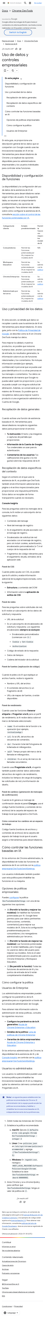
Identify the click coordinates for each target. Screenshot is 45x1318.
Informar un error (9, 1246)
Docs (5, 10)
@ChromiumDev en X (10, 1284)
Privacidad (18, 1306)
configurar (14, 897)
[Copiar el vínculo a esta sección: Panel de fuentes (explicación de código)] (4, 669)
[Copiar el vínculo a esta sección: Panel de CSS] (16, 566)
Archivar (5, 1269)
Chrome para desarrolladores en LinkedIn (18, 1292)
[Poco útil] (20, 49)
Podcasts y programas (11, 1273)
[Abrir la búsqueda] (25, 2)
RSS (3, 1296)
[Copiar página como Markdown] (13, 70)
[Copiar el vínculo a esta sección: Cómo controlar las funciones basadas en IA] (23, 851)
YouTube (5, 1288)
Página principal (8, 41)
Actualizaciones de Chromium (14, 1261)
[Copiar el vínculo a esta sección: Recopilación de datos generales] (4, 413)
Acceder (38, 3)
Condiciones (7, 1306)
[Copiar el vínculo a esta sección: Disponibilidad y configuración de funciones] (22, 179)
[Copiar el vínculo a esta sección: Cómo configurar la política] (35, 982)
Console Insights (9, 1057)
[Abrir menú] (4, 3)
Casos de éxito (8, 1265)
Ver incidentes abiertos (11, 1250)
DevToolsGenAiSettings (24, 1061)
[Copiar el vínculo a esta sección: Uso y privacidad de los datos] (4, 312)
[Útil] (16, 49)
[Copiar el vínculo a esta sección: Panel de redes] (18, 602)
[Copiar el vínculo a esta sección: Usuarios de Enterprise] (30, 988)
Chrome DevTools (22, 10)
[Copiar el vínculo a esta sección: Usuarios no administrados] (34, 1068)
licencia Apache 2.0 (18, 1220)
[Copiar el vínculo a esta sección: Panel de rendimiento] (23, 705)
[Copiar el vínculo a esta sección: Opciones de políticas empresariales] (21, 892)
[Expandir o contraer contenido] (21, 78)
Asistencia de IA (11, 44)
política (40, 270)
